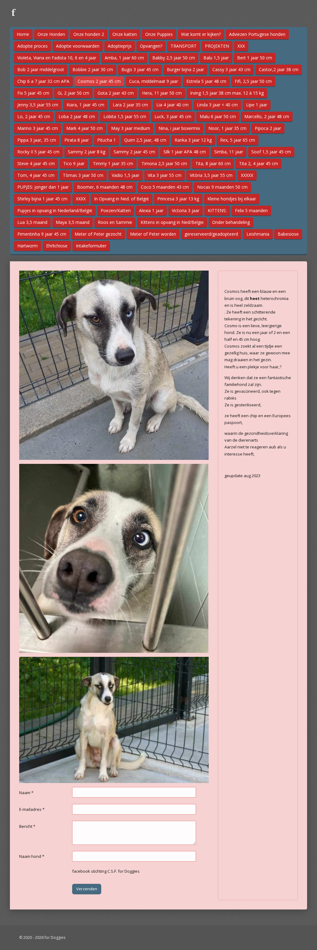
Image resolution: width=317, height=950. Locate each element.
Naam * (26, 792)
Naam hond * (31, 856)
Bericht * (27, 826)
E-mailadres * (32, 809)
